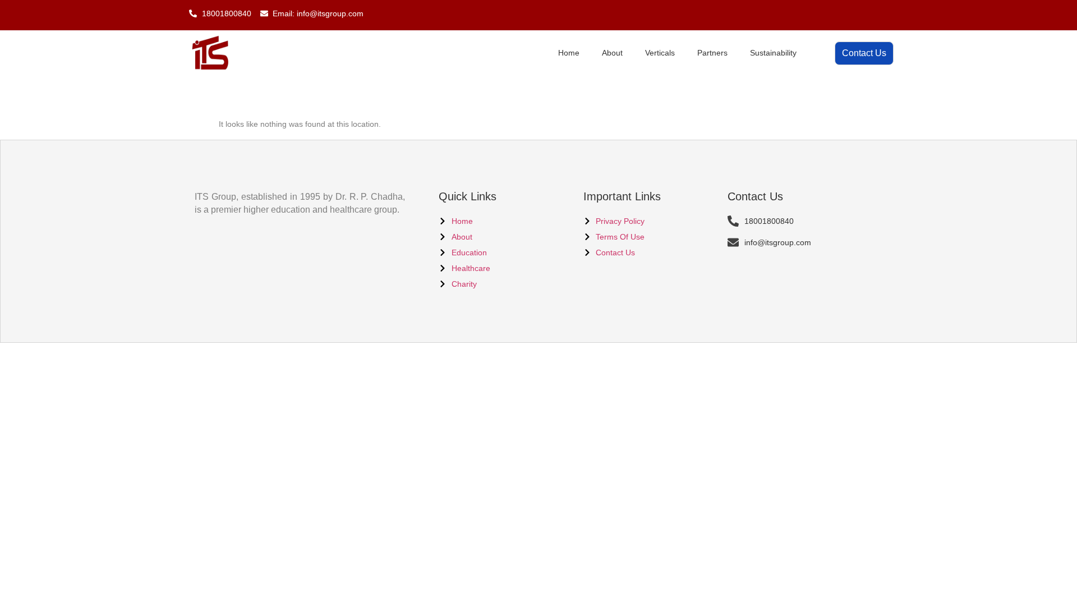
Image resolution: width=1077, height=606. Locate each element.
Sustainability (773, 52)
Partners (712, 52)
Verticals (660, 52)
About (612, 52)
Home (568, 52)
